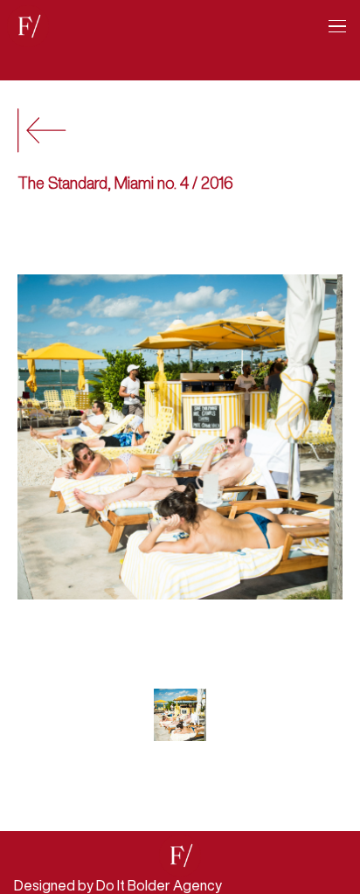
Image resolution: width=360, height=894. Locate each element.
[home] (28, 26)
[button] (330, 26)
